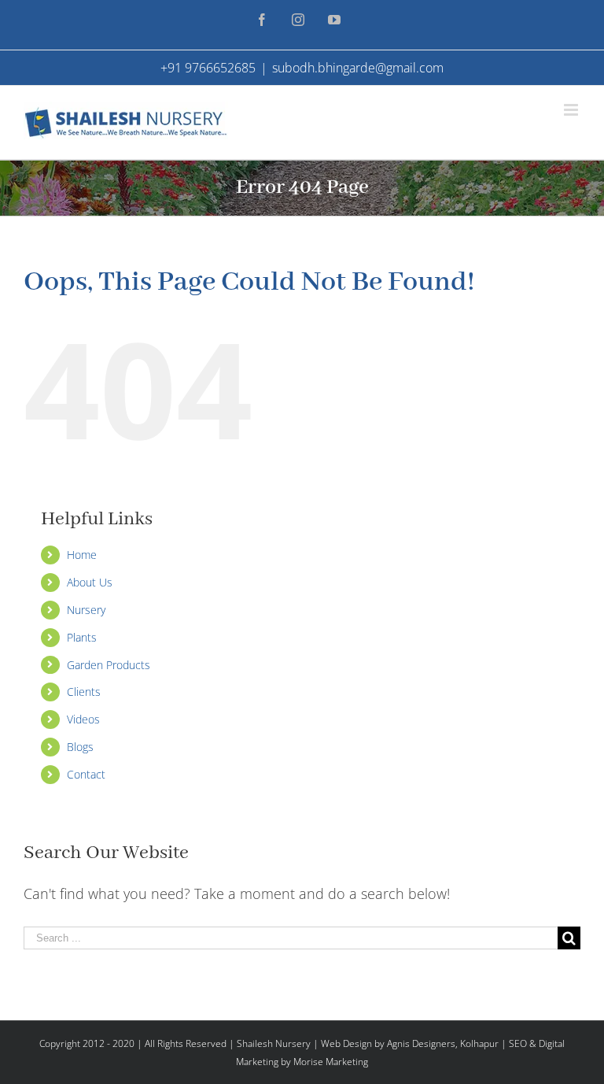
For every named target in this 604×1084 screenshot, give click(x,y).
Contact (86, 774)
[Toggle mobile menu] (572, 110)
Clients (84, 691)
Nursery (86, 609)
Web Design (346, 1043)
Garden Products (108, 664)
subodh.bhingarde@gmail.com (358, 67)
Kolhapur (479, 1043)
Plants (82, 637)
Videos (83, 719)
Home (82, 554)
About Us (89, 582)
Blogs (80, 746)
